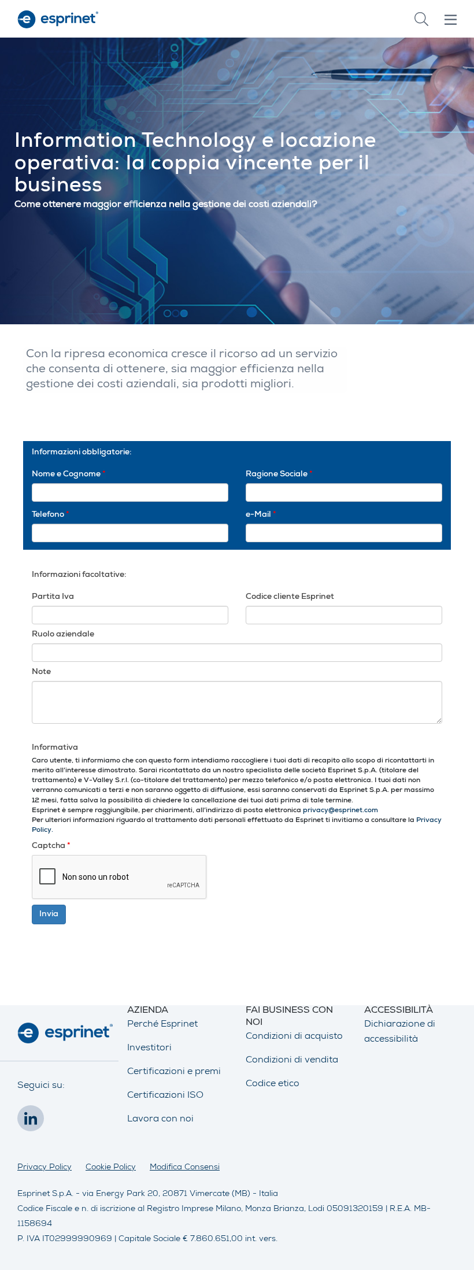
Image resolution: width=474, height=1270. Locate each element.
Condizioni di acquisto (294, 1037)
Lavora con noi (160, 1119)
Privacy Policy (44, 1168)
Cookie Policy (111, 1168)
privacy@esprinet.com (340, 811)
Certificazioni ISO (165, 1096)
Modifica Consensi (185, 1168)
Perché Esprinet (162, 1025)
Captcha (51, 846)
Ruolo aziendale (63, 635)
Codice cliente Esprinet (290, 597)
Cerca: (421, 19)
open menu (451, 20)
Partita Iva (53, 597)
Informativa (55, 748)
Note (41, 672)
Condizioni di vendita (292, 1060)
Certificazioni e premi (174, 1072)
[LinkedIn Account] (33, 1122)
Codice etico (272, 1084)
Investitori (149, 1048)
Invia (48, 914)
